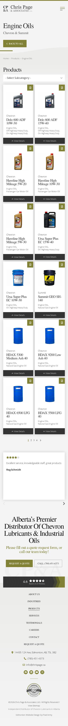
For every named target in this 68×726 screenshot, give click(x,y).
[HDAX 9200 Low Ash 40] (50, 336)
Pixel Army (47, 714)
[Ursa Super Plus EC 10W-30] (18, 277)
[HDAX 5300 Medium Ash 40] (18, 336)
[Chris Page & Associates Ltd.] (17, 9)
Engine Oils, (11, 128)
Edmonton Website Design (28, 714)
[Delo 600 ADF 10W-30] (18, 100)
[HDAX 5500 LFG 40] (50, 394)
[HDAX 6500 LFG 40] (18, 394)
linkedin (31, 672)
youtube (37, 672)
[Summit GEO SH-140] (50, 277)
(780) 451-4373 (36, 658)
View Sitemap (34, 705)
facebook (26, 672)
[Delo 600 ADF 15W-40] (50, 100)
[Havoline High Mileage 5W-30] (18, 219)
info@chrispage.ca (35, 664)
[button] (62, 8)
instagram (42, 672)
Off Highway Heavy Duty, (17, 130)
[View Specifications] (30, 88)
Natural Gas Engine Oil (48, 307)
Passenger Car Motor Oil (17, 191)
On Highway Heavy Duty (17, 133)
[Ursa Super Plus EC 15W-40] (50, 219)
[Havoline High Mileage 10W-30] (50, 161)
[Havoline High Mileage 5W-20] (18, 161)
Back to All (16, 43)
